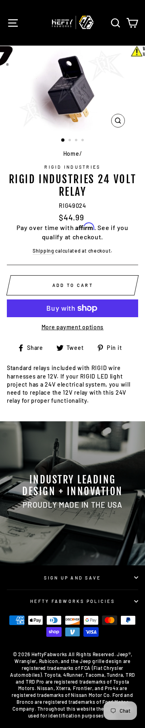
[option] (72, 89)
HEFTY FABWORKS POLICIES (72, 601)
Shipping (43, 250)
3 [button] (77, 141)
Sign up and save (72, 577)
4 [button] (83, 141)
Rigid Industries (72, 166)
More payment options (72, 327)
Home (71, 153)
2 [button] (70, 141)
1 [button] (63, 140)
